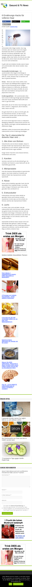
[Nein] (30, 581)
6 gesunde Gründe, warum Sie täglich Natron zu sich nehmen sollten (14, 419)
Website (4, 500)
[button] (6, 21)
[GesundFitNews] (16, 5)
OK (10, 584)
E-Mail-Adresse (6, 495)
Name (4, 489)
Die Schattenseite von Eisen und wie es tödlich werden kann (14, 439)
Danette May (13, 26)
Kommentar (6, 475)
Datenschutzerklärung (17, 505)
